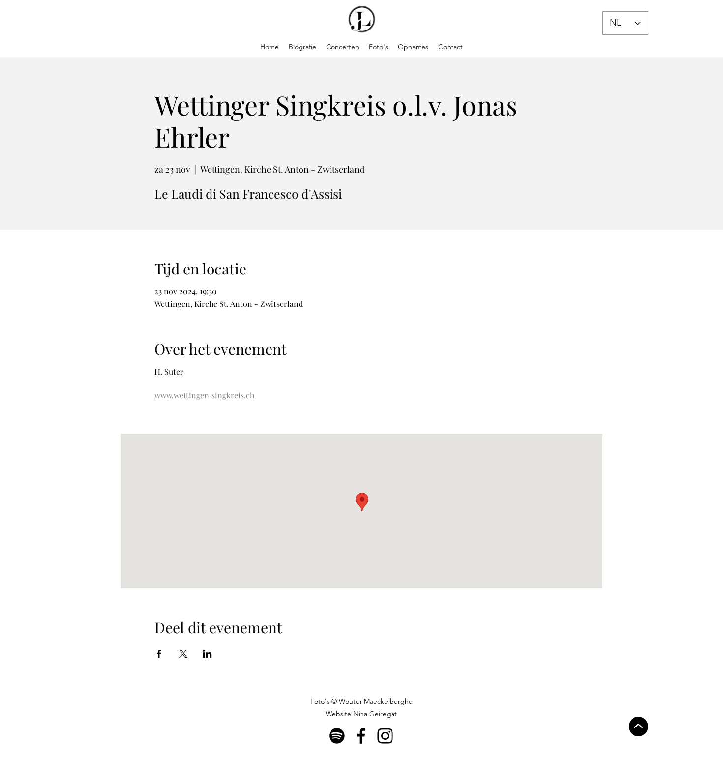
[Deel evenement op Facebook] (159, 654)
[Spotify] (337, 736)
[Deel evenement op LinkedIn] (207, 654)
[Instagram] (385, 736)
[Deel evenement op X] (183, 654)
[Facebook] (361, 736)
